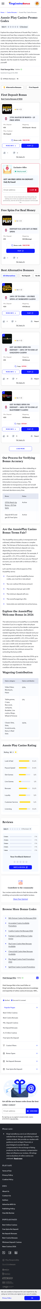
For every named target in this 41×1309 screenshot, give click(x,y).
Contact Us (6, 1196)
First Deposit (33, 87)
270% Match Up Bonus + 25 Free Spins (11, 505)
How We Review (8, 1213)
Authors (5, 1200)
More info (10, 146)
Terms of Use (7, 1171)
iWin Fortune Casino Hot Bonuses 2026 (22, 918)
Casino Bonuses (12, 12)
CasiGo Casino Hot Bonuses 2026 (20, 931)
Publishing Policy (8, 1209)
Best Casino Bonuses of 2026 (11, 99)
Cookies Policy (7, 1179)
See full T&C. (14, 1119)
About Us (5, 1191)
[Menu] (3, 3)
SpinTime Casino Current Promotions (21, 967)
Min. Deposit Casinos (10, 1023)
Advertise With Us (9, 1204)
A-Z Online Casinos (10, 1033)
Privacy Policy (7, 1175)
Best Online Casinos (10, 1013)
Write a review (19, 867)
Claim (31, 190)
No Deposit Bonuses (10, 1028)
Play (29, 146)
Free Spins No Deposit (11, 1038)
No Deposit (26, 276)
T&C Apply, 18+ (20, 157)
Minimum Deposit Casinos (12, 1242)
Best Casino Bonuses (10, 1018)
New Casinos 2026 (9, 1246)
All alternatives (9, 276)
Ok (32, 1298)
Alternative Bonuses (13, 87)
